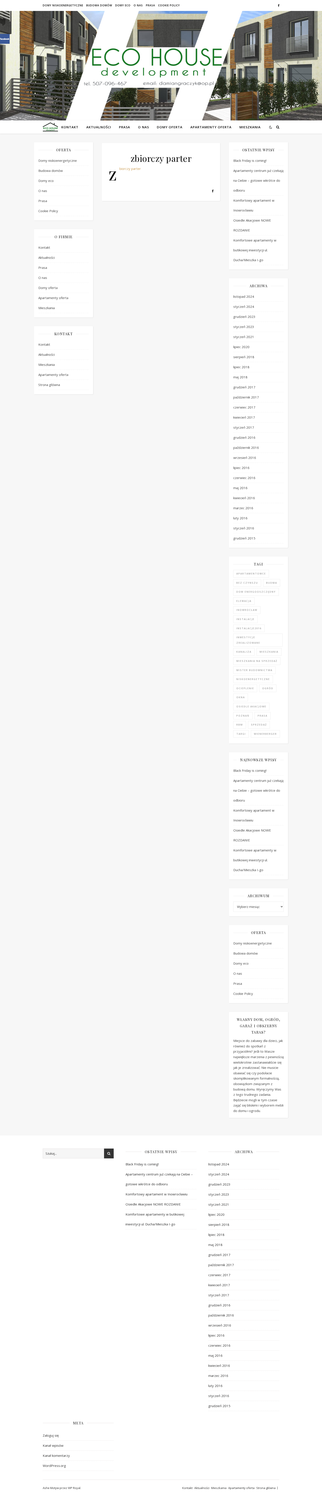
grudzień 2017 (244, 387)
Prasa (150, 5)
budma (271, 582)
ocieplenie (245, 688)
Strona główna (49, 384)
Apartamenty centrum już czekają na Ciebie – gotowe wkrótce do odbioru (258, 180)
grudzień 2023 (244, 316)
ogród (267, 688)
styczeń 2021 (243, 337)
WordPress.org (54, 1465)
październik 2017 (246, 397)
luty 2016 (240, 518)
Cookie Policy (169, 5)
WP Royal (74, 1488)
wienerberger (265, 733)
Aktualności (98, 127)
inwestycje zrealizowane (248, 640)
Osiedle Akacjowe (251, 706)
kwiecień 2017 (244, 417)
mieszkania (269, 651)
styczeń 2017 (243, 427)
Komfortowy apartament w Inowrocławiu (157, 1194)
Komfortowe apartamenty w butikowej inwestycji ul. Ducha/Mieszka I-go (254, 250)
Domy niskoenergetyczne (63, 5)
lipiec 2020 (241, 347)
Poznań (242, 715)
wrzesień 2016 (244, 457)
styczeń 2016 (243, 528)
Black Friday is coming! (250, 160)
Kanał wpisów (53, 1445)
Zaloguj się (51, 1435)
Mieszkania (250, 127)
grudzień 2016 (244, 437)
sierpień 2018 (243, 357)
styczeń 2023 (243, 326)
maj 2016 (240, 488)
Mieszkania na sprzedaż (256, 661)
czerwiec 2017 (244, 407)
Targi (241, 733)
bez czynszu (247, 582)
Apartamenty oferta (211, 127)
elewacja (243, 601)
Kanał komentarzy (56, 1455)
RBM (239, 724)
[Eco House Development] (50, 126)
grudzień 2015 (244, 538)
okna (240, 697)
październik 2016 (246, 447)
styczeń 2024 (243, 306)
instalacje (245, 619)
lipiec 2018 (241, 367)
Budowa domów (99, 5)
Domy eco (123, 5)
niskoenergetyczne (253, 679)
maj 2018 (240, 377)
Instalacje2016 (249, 628)
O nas (138, 5)
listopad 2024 (243, 296)
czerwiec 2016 (244, 478)
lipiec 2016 (241, 467)
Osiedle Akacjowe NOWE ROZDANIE (154, 1204)
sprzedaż (259, 724)
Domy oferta (169, 127)
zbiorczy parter (130, 168)
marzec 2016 (243, 508)
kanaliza (243, 651)
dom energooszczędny (256, 591)
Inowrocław (246, 609)
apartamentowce (251, 573)
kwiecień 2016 (244, 498)
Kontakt (69, 127)
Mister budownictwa (254, 670)
